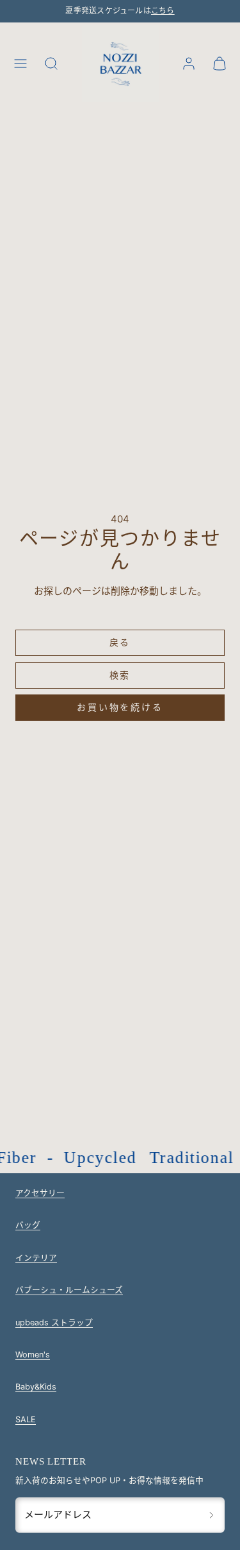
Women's (32, 1354)
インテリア (36, 1257)
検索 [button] (120, 674)
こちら (163, 10)
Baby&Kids (35, 1386)
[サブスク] (211, 1514)
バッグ (27, 1225)
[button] (20, 63)
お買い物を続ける (120, 707)
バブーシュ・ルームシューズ (69, 1290)
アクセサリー (40, 1193)
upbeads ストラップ (54, 1322)
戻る (120, 642)
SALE (25, 1419)
